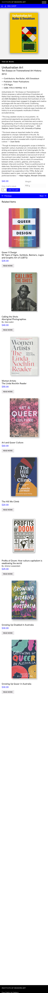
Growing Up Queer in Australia (16, 685)
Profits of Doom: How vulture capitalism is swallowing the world (22, 564)
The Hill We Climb (10, 503)
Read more (8, 266)
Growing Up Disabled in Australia (18, 626)
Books (11, 61)
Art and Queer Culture (12, 444)
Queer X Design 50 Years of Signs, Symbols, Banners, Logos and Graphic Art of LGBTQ (23, 256)
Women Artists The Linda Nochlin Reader (14, 383)
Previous (7, 196)
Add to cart (13, 190)
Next (42, 196)
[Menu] (44, 2)
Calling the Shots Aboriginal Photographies (14, 320)
